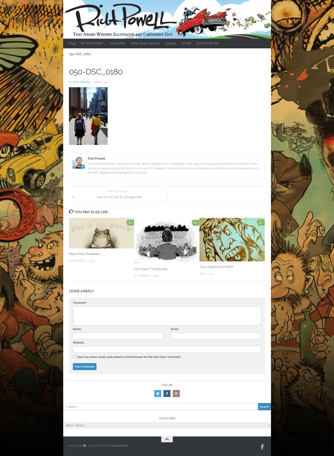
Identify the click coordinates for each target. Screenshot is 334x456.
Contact (170, 43)
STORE (186, 43)
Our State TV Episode (150, 269)
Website (78, 342)
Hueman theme (119, 445)
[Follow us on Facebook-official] (262, 447)
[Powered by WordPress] (84, 445)
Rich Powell (82, 82)
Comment (80, 302)
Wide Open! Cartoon (145, 43)
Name (78, 329)
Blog (72, 43)
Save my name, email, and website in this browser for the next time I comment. (129, 356)
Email (175, 329)
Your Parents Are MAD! (216, 267)
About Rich (117, 43)
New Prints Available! (84, 254)
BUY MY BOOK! (208, 43)
